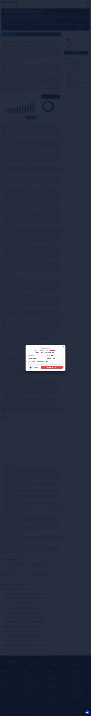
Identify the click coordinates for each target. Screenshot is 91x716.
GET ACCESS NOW (51, 367)
